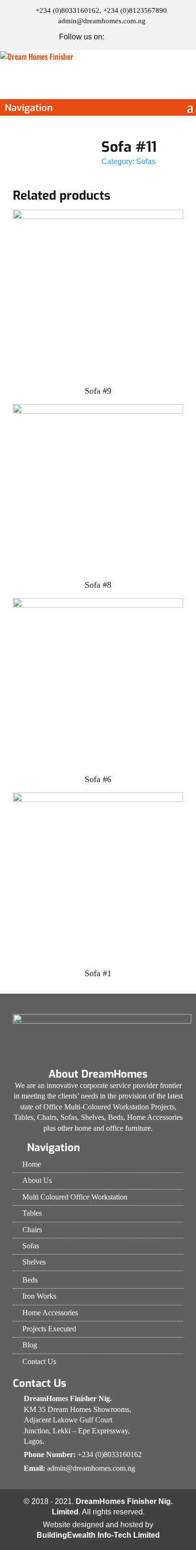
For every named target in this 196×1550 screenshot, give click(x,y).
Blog (29, 1345)
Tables (32, 1213)
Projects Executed (49, 1329)
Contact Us (39, 1361)
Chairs (32, 1230)
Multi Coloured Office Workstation (74, 1197)
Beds (30, 1280)
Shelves (34, 1262)
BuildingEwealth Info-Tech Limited (98, 1535)
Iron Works (39, 1296)
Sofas (146, 161)
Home (31, 1164)
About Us (37, 1180)
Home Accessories (50, 1313)
